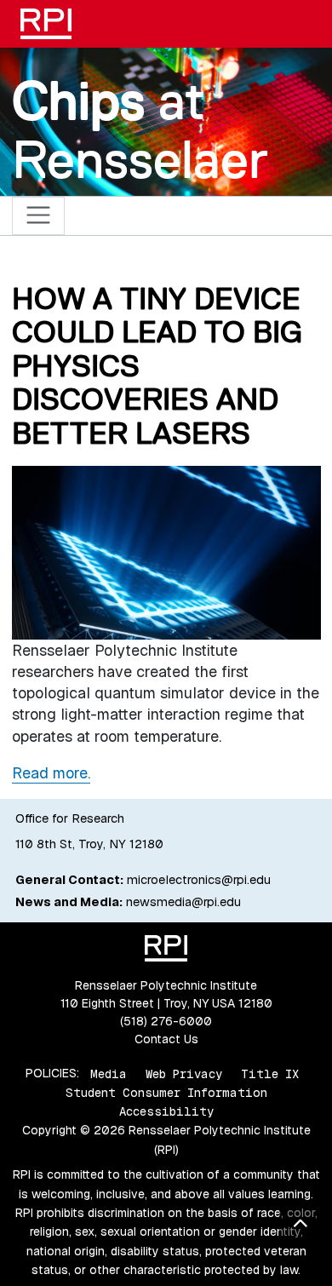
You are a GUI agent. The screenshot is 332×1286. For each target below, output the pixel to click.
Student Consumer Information (166, 1092)
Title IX (270, 1073)
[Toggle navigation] (39, 216)
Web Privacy (184, 1073)
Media (108, 1073)
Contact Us (166, 1039)
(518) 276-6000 (166, 1021)
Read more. (51, 773)
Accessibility (166, 1111)
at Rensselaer (140, 130)
